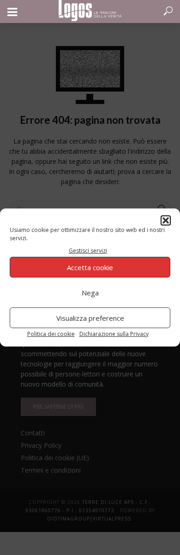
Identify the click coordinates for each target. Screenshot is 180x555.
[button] (165, 220)
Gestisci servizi (88, 250)
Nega (90, 292)
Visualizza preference (90, 318)
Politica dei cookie (51, 334)
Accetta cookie (90, 267)
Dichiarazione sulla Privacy (114, 334)
